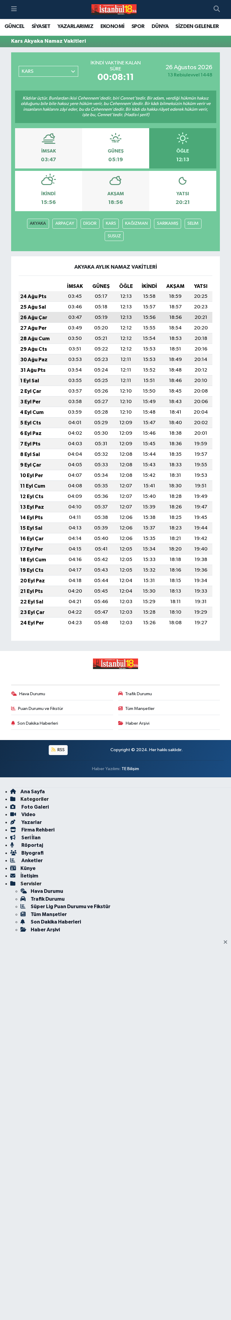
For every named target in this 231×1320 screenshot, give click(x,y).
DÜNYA (160, 26)
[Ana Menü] (14, 9)
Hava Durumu (32, 694)
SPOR (138, 26)
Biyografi (32, 853)
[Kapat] (227, 942)
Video (27, 814)
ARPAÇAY (64, 223)
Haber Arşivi (137, 723)
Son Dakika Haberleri (37, 723)
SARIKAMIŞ (167, 223)
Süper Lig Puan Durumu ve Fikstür (70, 906)
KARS (111, 223)
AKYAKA (38, 223)
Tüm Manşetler (140, 708)
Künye (27, 868)
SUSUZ (114, 236)
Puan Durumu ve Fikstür (40, 708)
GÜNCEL (14, 26)
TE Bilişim (130, 768)
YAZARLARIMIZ (75, 26)
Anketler (31, 860)
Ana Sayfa (32, 791)
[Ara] (217, 10)
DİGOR (90, 223)
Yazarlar (31, 822)
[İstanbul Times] (114, 10)
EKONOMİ (112, 26)
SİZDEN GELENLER (197, 26)
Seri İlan (30, 837)
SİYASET (41, 26)
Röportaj (31, 845)
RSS (61, 750)
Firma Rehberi (37, 829)
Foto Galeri (34, 807)
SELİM (193, 223)
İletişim (29, 875)
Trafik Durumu (138, 694)
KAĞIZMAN (136, 223)
